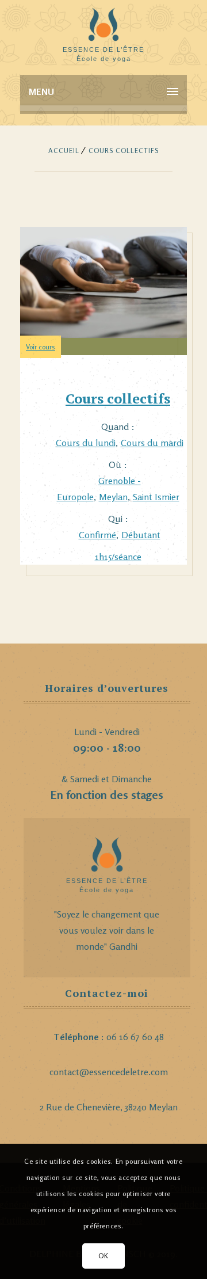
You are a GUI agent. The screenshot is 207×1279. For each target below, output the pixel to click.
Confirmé (97, 534)
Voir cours (40, 346)
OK (103, 1255)
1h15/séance (118, 556)
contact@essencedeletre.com (108, 1072)
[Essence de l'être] (104, 29)
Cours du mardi (152, 442)
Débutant (140, 534)
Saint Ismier (156, 497)
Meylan (113, 497)
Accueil (63, 150)
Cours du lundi (86, 442)
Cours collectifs (118, 398)
